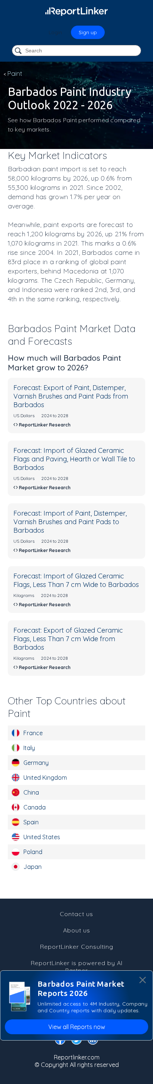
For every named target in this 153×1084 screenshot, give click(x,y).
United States (41, 837)
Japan (32, 866)
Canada (34, 807)
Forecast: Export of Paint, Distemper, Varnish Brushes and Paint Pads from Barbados (70, 396)
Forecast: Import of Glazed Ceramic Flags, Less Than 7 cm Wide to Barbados (76, 580)
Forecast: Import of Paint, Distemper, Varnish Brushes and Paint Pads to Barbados (70, 522)
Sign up (88, 32)
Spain (31, 822)
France (33, 733)
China (31, 792)
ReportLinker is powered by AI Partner (77, 966)
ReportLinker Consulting (76, 946)
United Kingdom (45, 777)
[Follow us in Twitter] (76, 1041)
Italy (29, 748)
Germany (36, 762)
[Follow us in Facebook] (60, 1041)
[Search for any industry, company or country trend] (19, 51)
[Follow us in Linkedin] (92, 1041)
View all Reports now (76, 1027)
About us (76, 930)
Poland (32, 852)
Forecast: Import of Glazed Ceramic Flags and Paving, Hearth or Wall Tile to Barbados (74, 459)
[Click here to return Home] (76, 11)
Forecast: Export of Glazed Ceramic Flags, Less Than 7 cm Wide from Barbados (68, 639)
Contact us (76, 914)
